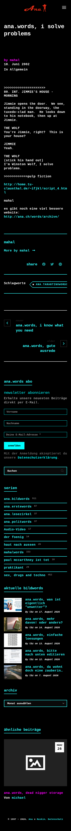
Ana (31, 819)
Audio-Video (17, 529)
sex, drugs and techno (28, 575)
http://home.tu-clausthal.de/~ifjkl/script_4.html (35, 188)
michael (19, 798)
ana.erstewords (20, 506)
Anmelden (14, 445)
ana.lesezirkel (20, 514)
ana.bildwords (20, 499)
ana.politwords (20, 522)
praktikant (16, 568)
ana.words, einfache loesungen (44, 637)
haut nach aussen (22, 545)
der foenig (16, 537)
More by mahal (18, 250)
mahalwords (17, 552)
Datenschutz (55, 819)
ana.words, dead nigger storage (33, 793)
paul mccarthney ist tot (29, 560)
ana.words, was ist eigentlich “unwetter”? (43, 603)
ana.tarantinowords (52, 284)
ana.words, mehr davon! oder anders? (44, 621)
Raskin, (42, 819)
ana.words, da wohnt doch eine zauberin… (44, 668)
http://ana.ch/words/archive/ (31, 217)
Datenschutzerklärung (37, 458)
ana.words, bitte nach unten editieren (45, 652)
